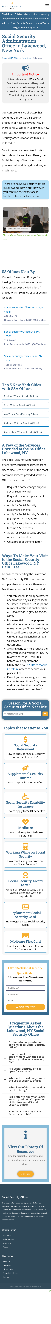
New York (26, 58)
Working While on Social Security (25, 854)
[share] (44, 210)
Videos (5, 1247)
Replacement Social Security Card (25, 915)
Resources (7, 1243)
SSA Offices (14, 58)
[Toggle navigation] (47, 5)
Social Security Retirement (25, 747)
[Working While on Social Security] (25, 846)
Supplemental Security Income (25, 776)
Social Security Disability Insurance (25, 804)
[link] (6, 211)
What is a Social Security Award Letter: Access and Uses (25, 211)
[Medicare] (25, 822)
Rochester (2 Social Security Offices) (21, 423)
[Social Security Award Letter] (25, 875)
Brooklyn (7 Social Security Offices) (21, 396)
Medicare (25, 828)
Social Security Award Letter (25, 883)
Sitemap (6, 1277)
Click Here (25, 1173)
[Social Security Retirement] (25, 739)
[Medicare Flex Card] (25, 935)
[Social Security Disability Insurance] (25, 796)
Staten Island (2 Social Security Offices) (23, 432)
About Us (6, 1261)
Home (4, 58)
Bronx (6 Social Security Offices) (19, 405)
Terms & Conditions (10, 1273)
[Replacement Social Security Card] (25, 907)
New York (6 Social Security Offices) (21, 414)
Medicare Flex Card (25, 941)
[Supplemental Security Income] (25, 768)
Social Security (8, 1239)
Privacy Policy (8, 1269)
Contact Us (7, 1265)
